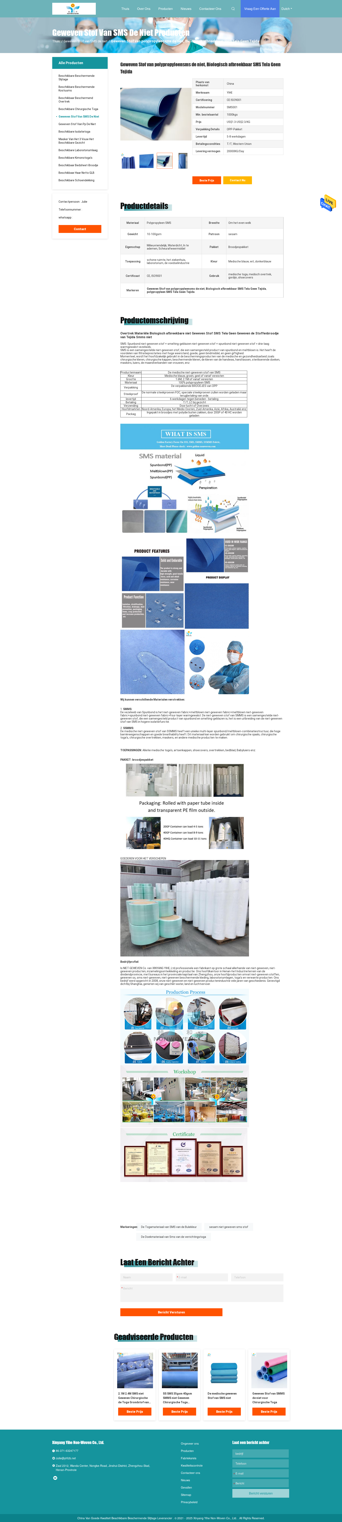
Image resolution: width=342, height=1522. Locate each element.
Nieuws (186, 8)
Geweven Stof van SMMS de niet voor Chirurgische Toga (268, 1398)
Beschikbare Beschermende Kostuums (77, 88)
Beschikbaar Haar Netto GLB (76, 172)
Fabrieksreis (188, 1458)
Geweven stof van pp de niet (77, 124)
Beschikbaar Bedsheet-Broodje (78, 165)
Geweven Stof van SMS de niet (85, 41)
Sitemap (186, 1495)
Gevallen (186, 1487)
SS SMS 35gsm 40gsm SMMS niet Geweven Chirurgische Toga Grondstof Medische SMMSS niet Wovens (177, 1398)
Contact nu (237, 180)
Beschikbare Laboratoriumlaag (78, 150)
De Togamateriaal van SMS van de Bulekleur (169, 1227)
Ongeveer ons (190, 1443)
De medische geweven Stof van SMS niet (222, 1396)
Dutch (285, 8)
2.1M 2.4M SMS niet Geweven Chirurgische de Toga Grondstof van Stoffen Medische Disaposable (133, 1398)
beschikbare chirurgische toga (78, 109)
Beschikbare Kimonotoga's (75, 157)
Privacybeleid (189, 1502)
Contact (80, 229)
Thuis (125, 8)
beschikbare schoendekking (76, 180)
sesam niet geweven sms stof (228, 1227)
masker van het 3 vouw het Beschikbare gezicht (76, 141)
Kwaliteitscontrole (192, 1465)
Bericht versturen (171, 1312)
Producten (165, 8)
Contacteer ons (210, 8)
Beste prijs (207, 180)
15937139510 (91, 209)
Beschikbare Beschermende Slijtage (77, 77)
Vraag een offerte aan (260, 8)
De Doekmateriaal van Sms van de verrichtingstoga (173, 1236)
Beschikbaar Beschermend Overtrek (76, 99)
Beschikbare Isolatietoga (74, 131)
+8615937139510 (84, 217)
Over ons (143, 8)
